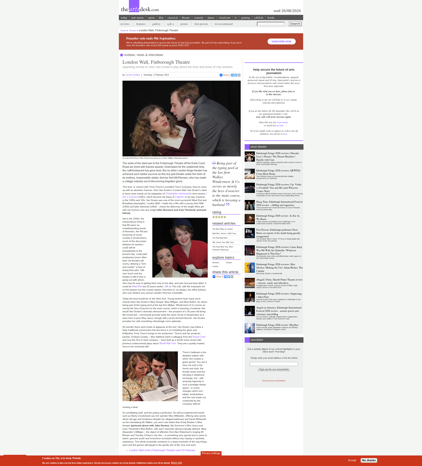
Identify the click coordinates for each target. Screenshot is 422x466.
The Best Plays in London (222, 229)
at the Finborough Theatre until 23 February (169, 450)
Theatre (132, 30)
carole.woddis (132, 74)
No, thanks (369, 460)
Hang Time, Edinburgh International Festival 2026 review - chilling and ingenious (279, 203)
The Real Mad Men (219, 238)
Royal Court (198, 336)
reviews (125, 24)
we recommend (224, 24)
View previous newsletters (274, 381)
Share (226, 75)
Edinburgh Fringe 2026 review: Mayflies (277, 324)
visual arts (225, 17)
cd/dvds (258, 17)
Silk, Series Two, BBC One (223, 242)
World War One (167, 343)
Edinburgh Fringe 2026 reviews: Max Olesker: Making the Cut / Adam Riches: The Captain (279, 267)
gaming (245, 17)
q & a (170, 24)
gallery (156, 24)
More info (176, 462)
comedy (198, 17)
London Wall (136, 450)
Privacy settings (211, 453)
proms (184, 24)
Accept (352, 460)
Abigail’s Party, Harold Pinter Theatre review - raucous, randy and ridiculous (279, 281)
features (141, 24)
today (124, 17)
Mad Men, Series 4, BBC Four (224, 233)
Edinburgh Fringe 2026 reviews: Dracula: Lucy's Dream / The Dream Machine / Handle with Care (277, 156)
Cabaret (179, 196)
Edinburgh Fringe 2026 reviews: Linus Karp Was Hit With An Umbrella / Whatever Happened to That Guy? (279, 250)
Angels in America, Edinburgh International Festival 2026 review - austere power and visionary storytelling (278, 311)
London (215, 266)
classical (173, 17)
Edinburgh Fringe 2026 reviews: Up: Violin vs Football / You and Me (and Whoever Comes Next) (278, 188)
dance (211, 17)
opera (151, 17)
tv (236, 17)
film (161, 17)
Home (123, 30)
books (271, 17)
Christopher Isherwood (178, 193)
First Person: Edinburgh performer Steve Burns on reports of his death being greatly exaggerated (278, 233)
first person (201, 24)
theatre (186, 17)
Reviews (215, 263)
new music (137, 17)
